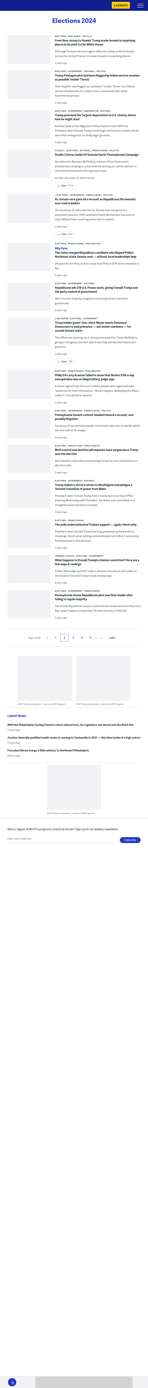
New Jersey (74, 36)
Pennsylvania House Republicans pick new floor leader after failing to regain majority (94, 597)
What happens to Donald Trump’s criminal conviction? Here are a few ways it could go (97, 562)
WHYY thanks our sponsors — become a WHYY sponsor (41, 704)
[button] (12, 1382)
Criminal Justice (64, 556)
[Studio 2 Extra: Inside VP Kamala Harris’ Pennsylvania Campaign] (28, 172)
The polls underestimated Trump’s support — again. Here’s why (95, 524)
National (89, 71)
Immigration (91, 111)
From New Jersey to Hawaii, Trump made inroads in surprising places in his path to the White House (95, 42)
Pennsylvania (100, 150)
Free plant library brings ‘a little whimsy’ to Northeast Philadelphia (48, 750)
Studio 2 (59, 150)
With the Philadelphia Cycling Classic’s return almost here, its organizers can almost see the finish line (70, 725)
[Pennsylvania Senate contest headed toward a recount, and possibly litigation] (28, 426)
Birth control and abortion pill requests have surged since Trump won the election (96, 452)
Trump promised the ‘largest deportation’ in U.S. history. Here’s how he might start (95, 117)
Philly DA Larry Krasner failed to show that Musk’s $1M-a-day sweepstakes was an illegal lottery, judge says (94, 377)
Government (75, 71)
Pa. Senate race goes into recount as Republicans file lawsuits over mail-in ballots (95, 201)
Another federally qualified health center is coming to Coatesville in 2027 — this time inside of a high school (73, 737)
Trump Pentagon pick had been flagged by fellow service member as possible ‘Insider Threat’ (97, 77)
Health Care (75, 445)
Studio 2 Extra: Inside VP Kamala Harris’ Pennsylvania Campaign (97, 154)
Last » (112, 637)
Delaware (62, 318)
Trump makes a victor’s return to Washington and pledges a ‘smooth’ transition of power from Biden (93, 487)
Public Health (92, 445)
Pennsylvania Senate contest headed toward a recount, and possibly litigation (94, 417)
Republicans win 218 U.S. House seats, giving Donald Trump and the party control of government (96, 289)
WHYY (14, 6)
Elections (60, 36)
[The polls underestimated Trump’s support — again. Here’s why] (28, 536)
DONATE (122, 5)
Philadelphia (93, 243)
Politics (87, 36)
